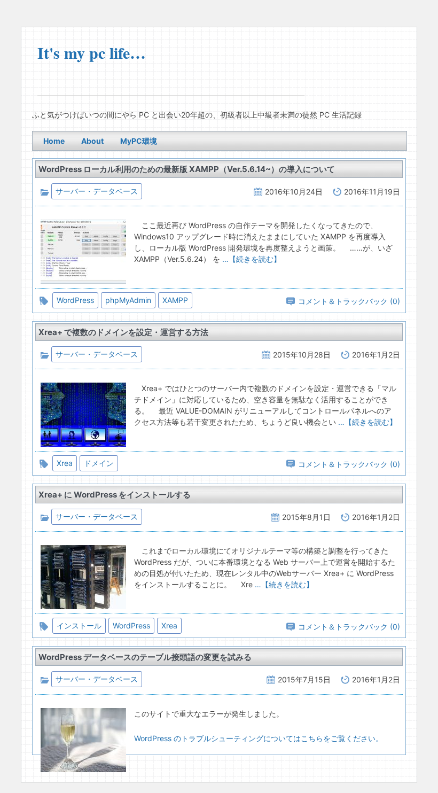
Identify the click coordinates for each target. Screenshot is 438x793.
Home (54, 140)
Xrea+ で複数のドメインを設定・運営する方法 (123, 332)
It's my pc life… (91, 52)
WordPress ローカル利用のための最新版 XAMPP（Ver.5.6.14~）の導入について (186, 169)
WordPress (75, 300)
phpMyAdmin (128, 300)
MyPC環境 (138, 140)
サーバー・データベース (97, 191)
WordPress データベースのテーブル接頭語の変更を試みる (145, 657)
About (92, 140)
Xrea (65, 463)
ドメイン (99, 463)
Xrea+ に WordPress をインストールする (114, 494)
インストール (79, 625)
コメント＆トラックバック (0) (349, 301)
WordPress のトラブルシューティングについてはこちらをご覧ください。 (258, 738)
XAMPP (175, 300)
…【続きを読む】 (250, 258)
